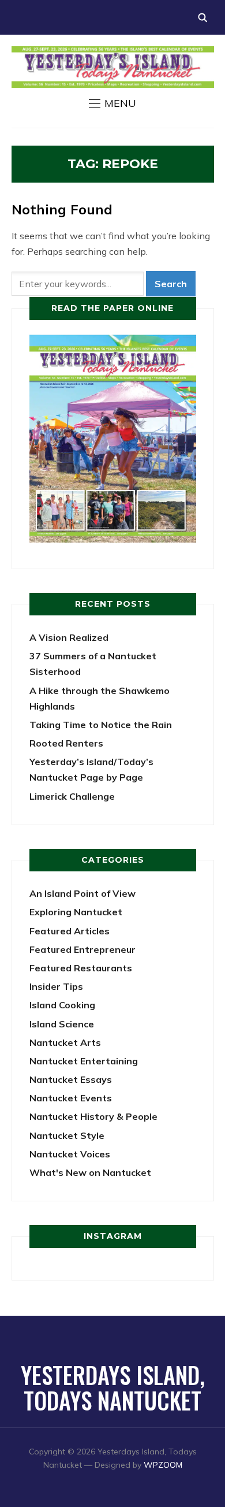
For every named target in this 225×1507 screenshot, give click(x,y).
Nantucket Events (70, 1098)
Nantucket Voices (69, 1154)
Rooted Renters (66, 743)
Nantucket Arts (65, 1042)
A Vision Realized (68, 637)
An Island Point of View (82, 893)
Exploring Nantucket (75, 912)
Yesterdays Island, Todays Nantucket (113, 1387)
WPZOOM (163, 1465)
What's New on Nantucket (90, 1172)
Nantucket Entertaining (83, 1061)
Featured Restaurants (80, 968)
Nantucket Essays (70, 1079)
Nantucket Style (66, 1135)
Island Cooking (62, 1005)
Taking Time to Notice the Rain (100, 724)
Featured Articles (69, 931)
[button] (112, 103)
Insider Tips (56, 986)
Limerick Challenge (72, 796)
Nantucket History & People (93, 1116)
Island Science (61, 1024)
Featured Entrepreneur (82, 949)
